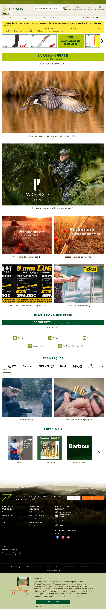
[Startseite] (71, 41)
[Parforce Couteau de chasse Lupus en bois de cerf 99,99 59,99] (43, 41)
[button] (102, 41)
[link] (67, 8)
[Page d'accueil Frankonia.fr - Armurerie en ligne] (13, 8)
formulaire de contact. (56, 31)
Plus (93, 18)
